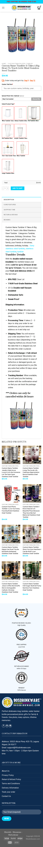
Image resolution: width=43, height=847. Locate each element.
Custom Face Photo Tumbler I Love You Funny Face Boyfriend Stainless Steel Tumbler (11, 510)
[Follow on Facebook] (3, 725)
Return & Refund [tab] (11, 215)
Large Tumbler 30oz (8, 173)
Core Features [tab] (10, 204)
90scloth (7, 832)
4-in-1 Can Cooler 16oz (9, 156)
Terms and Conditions (11, 783)
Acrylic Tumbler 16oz (20, 138)
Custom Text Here (7, 84)
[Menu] (3, 8)
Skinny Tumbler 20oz (20, 121)
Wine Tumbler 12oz (8, 121)
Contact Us (6, 796)
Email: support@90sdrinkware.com (16, 747)
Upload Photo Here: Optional (10, 96)
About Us (5, 771)
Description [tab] (9, 199)
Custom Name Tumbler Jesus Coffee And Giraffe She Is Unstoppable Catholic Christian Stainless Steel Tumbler (11, 588)
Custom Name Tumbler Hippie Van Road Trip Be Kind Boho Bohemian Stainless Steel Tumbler (10, 550)
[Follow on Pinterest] (10, 725)
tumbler (20, 252)
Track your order (8, 792)
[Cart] (39, 8)
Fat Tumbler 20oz (33, 121)
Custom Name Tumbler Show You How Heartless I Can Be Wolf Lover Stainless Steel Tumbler (32, 550)
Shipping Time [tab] (9, 210)
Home (4, 63)
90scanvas (17, 832)
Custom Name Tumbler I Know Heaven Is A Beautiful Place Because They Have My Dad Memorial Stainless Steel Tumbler (31, 512)
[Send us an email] (6, 725)
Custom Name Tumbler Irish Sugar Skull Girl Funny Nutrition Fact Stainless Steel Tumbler (32, 587)
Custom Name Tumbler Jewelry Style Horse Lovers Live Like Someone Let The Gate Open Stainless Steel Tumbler (11, 472)
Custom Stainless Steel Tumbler (20, 63)
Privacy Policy (8, 775)
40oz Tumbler (21, 156)
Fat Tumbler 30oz (7, 138)
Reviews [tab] (7, 220)
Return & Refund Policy (11, 779)
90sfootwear (13, 835)
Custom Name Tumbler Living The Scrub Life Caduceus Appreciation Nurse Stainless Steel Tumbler (31, 472)
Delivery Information (10, 788)
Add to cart (17, 188)
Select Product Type (8, 104)
